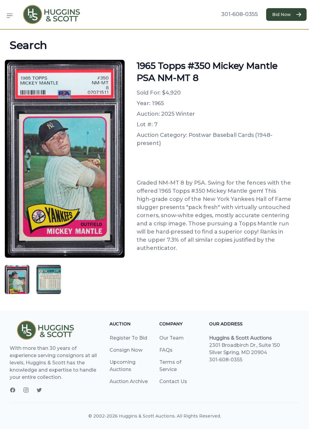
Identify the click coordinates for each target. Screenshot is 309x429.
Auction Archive (129, 381)
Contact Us (173, 381)
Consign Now (126, 350)
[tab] (17, 279)
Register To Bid (128, 338)
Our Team (171, 338)
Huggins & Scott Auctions (147, 416)
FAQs (166, 350)
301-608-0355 (239, 14)
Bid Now (281, 14)
